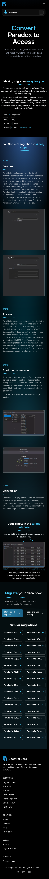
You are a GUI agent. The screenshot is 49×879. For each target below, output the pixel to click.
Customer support (11, 861)
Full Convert (13, 12)
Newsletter (7, 832)
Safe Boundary (9, 803)
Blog (5, 828)
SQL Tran (7, 786)
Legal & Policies (9, 848)
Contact (6, 823)
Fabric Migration (10, 799)
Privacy (6, 844)
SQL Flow (7, 790)
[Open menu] (44, 4)
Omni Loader (8, 795)
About (5, 819)
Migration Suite (9, 782)
